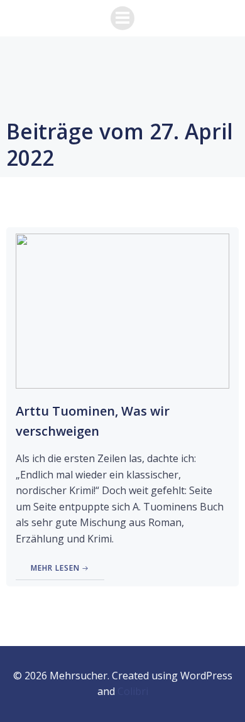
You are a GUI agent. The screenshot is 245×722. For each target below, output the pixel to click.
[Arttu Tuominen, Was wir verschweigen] (122, 310)
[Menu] (122, 18)
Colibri (132, 691)
